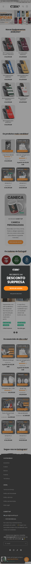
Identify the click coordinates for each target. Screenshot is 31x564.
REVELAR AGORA (16, 288)
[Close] (28, 268)
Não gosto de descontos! (16, 293)
